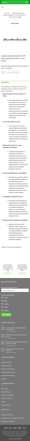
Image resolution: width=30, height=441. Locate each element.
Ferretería (15, 431)
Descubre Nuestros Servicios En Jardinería (15, 349)
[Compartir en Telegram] (17, 72)
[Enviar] (26, 2)
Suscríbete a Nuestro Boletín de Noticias (12, 418)
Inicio (7, 13)
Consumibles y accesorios (14, 15)
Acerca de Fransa (6, 392)
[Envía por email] (14, 72)
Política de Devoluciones (8, 372)
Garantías (4, 378)
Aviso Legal (4, 388)
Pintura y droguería (9, 432)
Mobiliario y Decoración (15, 436)
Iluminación (7, 433)
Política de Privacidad (7, 395)
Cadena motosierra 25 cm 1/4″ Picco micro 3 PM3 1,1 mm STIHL (7, 268)
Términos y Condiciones (8, 369)
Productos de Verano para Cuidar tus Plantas (16, 335)
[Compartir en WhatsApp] (2, 72)
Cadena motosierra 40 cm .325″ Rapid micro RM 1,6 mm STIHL (22, 268)
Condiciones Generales (7, 375)
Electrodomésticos (10, 435)
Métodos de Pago (6, 362)
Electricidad (23, 431)
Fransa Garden (21, 435)
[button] (2, 7)
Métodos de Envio (6, 365)
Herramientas (18, 13)
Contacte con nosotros (7, 421)
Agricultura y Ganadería (19, 433)
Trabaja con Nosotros (7, 414)
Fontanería (24, 432)
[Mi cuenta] (27, 7)
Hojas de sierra (15, 17)
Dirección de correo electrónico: (9, 287)
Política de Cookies (6, 398)
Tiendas (3, 401)
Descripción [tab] (5, 82)
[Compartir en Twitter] (11, 72)
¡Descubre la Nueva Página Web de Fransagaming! (16, 328)
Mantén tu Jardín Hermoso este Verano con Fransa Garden (17, 342)
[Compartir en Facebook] (5, 72)
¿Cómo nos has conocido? (7, 295)
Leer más (8, 273)
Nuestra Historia (6, 405)
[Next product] (15, 20)
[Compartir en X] (8, 72)
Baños (18, 432)
